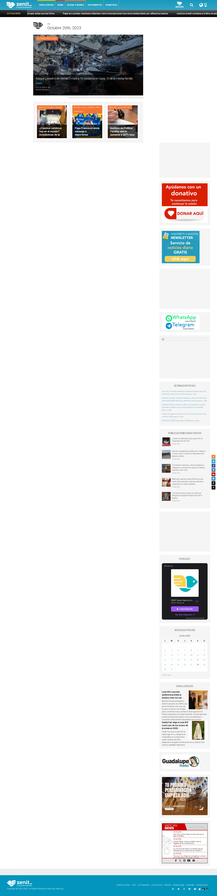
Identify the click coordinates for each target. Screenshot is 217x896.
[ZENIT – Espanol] (22, 5)
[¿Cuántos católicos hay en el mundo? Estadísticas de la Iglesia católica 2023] (52, 121)
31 (172, 669)
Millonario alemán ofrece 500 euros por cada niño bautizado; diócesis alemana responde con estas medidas (187, 481)
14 (198, 655)
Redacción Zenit (42, 90)
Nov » (169, 675)
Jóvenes (91, 107)
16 (165, 660)
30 (165, 669)
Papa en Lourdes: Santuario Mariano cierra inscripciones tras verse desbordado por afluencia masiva (53, 13)
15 (204, 655)
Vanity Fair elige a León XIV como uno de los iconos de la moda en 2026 (175, 725)
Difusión (167, 885)
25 (178, 665)
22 (204, 660)
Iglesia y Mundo (75, 5)
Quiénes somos (123, 885)
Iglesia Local (80, 107)
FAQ (134, 885)
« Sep (164, 675)
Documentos (95, 5)
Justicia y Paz (124, 107)
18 (178, 660)
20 (191, 660)
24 (172, 665)
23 (165, 665)
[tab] (173, 827)
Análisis (42, 107)
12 (185, 655)
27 (191, 665)
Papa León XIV (46, 5)
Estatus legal (178, 885)
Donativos (111, 5)
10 (172, 655)
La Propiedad (143, 885)
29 (204, 665)
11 (178, 655)
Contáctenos (202, 885)
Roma (60, 5)
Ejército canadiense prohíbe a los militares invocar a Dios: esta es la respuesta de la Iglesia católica (188, 453)
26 (185, 665)
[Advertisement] (184, 160)
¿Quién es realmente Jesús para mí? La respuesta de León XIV (187, 440)
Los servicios (157, 885)
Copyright (190, 885)
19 (185, 660)
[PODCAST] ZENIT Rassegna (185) (175, 421)
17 (172, 660)
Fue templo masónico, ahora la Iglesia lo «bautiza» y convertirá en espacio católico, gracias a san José (188, 467)
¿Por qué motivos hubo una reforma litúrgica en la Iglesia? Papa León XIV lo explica (187, 495)
